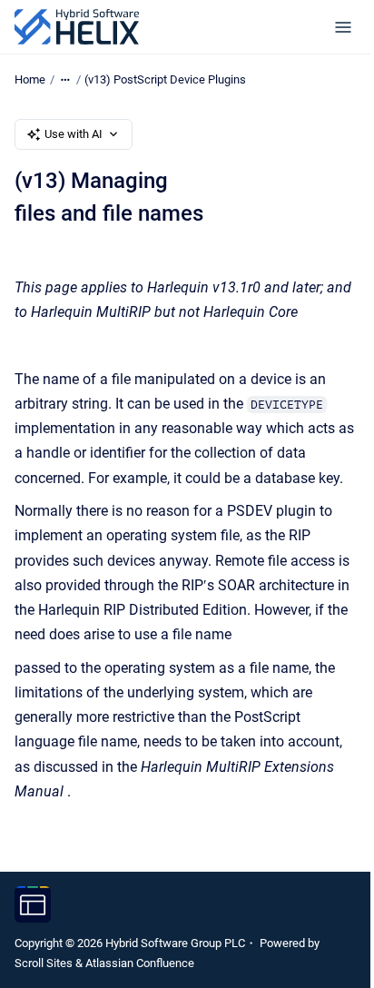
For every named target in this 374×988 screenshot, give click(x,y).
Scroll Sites (44, 963)
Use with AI (73, 134)
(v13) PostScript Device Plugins (165, 79)
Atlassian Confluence (139, 963)
